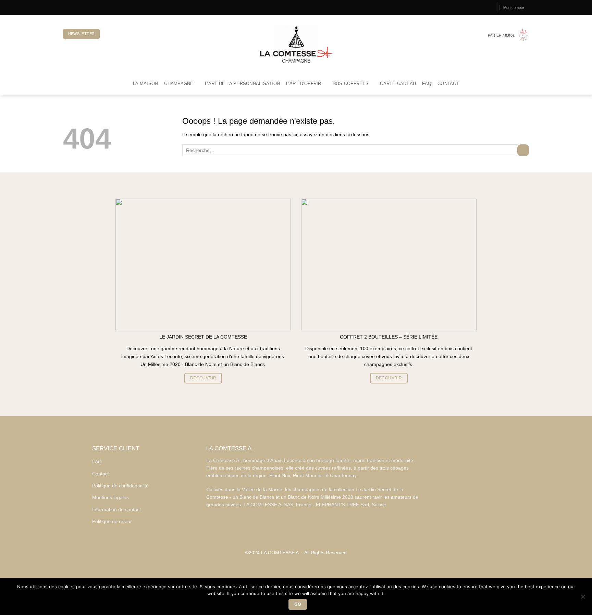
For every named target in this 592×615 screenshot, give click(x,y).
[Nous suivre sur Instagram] (71, 7)
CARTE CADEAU (398, 83)
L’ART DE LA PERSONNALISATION (242, 83)
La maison (145, 83)
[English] (120, 34)
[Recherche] (488, 7)
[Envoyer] (523, 150)
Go (297, 604)
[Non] (583, 598)
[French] (109, 34)
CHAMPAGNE (178, 83)
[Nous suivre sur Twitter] (77, 7)
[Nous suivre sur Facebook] (65, 7)
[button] (508, 35)
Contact (448, 83)
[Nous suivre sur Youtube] (88, 7)
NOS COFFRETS (351, 83)
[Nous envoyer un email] (83, 7)
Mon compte (513, 7)
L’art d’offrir (303, 83)
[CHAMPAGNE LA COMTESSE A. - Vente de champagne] (296, 44)
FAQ (426, 83)
